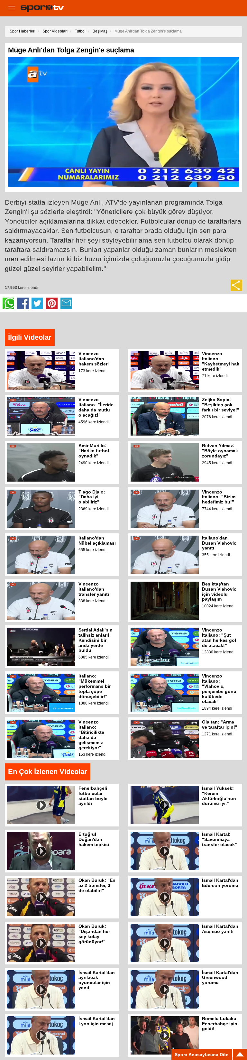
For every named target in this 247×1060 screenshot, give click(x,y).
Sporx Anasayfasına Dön (202, 1054)
